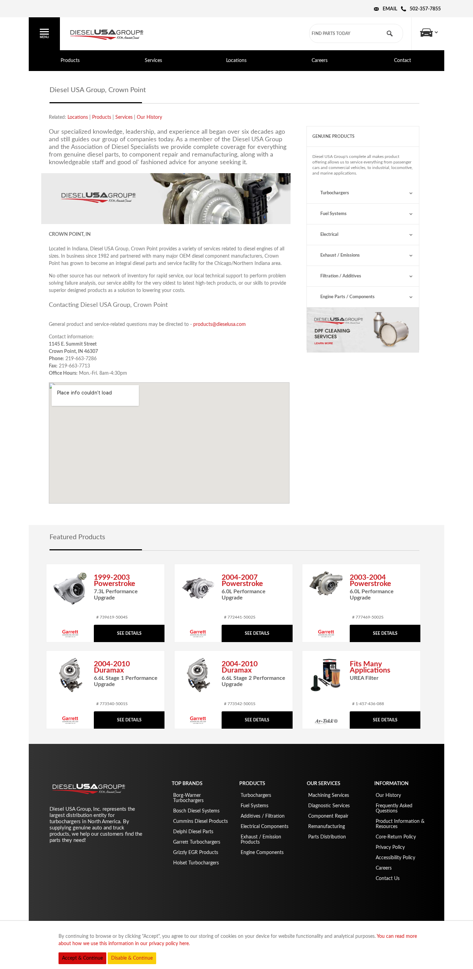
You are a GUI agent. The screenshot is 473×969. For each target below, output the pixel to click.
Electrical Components (264, 826)
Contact (402, 60)
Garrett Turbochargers (196, 842)
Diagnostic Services (329, 805)
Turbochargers (334, 193)
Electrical (329, 234)
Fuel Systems (333, 214)
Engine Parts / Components (347, 297)
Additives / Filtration (263, 816)
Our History (149, 117)
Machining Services (328, 795)
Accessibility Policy (395, 857)
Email (390, 9)
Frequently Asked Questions (394, 808)
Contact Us (388, 878)
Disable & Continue (132, 958)
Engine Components (262, 852)
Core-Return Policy (396, 837)
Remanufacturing (326, 826)
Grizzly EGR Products (195, 852)
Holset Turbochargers (196, 863)
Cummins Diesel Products (200, 821)
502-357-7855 (425, 9)
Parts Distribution (327, 837)
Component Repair (328, 816)
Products (70, 60)
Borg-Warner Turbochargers (188, 798)
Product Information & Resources (400, 824)
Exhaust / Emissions (340, 255)
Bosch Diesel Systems (196, 811)
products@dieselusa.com (219, 324)
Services (153, 60)
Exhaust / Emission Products (261, 840)
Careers (320, 60)
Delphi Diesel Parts (193, 831)
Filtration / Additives (340, 276)
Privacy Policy (390, 847)
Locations (236, 60)
